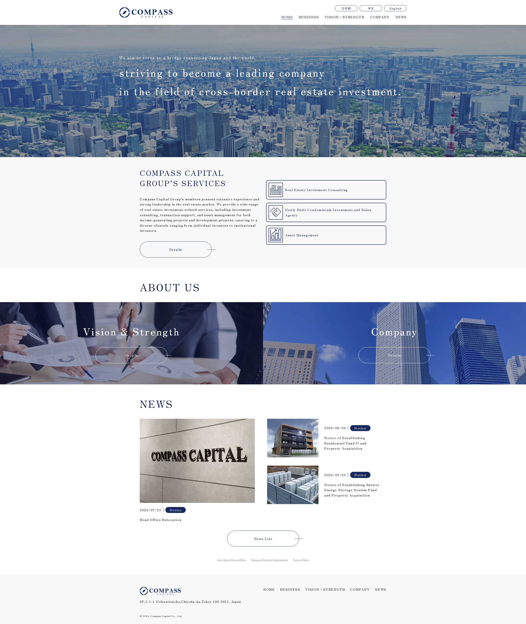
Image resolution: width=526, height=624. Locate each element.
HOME (287, 16)
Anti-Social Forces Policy (231, 559)
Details (175, 249)
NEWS (401, 16)
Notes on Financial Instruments (269, 559)
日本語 (346, 8)
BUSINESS (309, 16)
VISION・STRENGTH (344, 16)
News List (263, 538)
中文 (371, 8)
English (396, 8)
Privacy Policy (301, 559)
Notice (176, 509)
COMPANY (380, 16)
